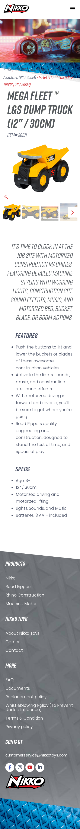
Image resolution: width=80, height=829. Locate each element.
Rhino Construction (25, 595)
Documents (18, 688)
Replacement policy (26, 697)
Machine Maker (21, 604)
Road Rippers (25, 69)
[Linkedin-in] (39, 767)
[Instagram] (19, 767)
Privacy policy (19, 727)
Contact (14, 650)
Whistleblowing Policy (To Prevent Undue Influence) (39, 708)
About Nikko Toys (22, 633)
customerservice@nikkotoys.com (36, 755)
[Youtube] (29, 767)
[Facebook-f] (9, 767)
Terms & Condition (24, 718)
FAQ (10, 680)
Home (7, 69)
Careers (14, 642)
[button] (72, 8)
